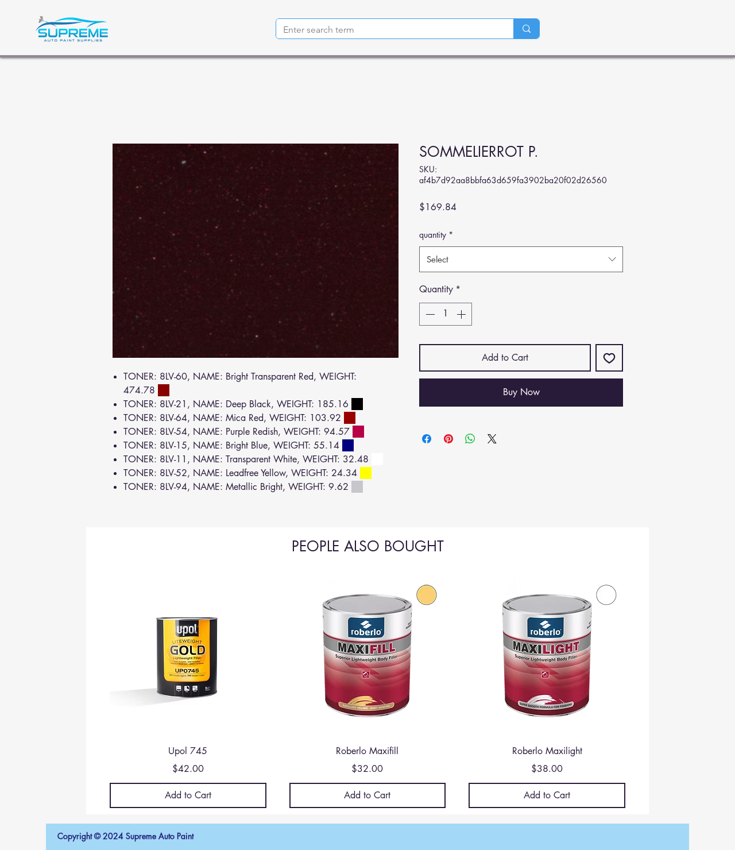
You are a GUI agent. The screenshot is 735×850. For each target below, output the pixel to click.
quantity (436, 234)
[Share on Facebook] (427, 439)
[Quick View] (188, 656)
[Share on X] (492, 439)
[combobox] (521, 259)
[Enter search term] (526, 28)
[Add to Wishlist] (609, 358)
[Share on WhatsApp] (470, 439)
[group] (367, 693)
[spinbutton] (445, 314)
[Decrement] (429, 314)
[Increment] (462, 314)
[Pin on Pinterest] (448, 439)
